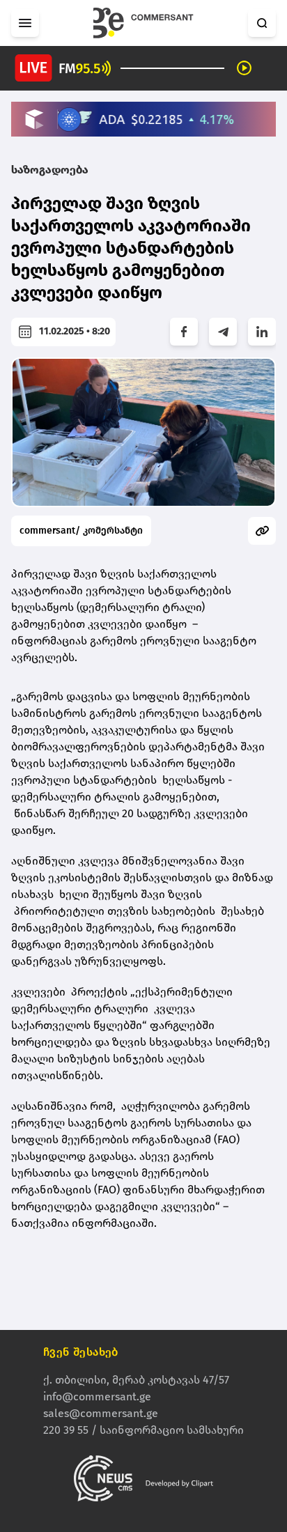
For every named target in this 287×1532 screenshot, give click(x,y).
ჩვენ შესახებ (80, 1352)
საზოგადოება (49, 169)
